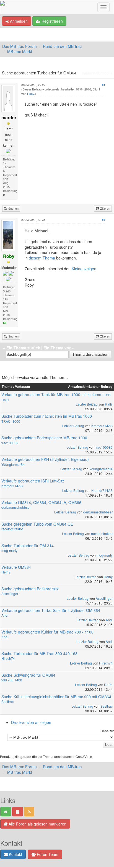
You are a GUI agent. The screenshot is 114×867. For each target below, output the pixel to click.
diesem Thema (42, 258)
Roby (30, 93)
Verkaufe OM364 (16, 567)
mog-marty (9, 550)
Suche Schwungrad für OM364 (28, 675)
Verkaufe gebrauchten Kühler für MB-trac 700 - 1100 (47, 632)
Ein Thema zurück (23, 348)
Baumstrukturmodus (97, 73)
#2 (103, 220)
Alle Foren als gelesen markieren (36, 824)
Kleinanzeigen (84, 268)
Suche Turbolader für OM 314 (27, 545)
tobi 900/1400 (11, 679)
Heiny (5, 572)
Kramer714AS (102, 425)
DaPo (108, 684)
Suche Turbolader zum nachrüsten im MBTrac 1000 (46, 416)
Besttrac (7, 701)
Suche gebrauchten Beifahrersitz (30, 588)
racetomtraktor (12, 528)
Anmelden (18, 21)
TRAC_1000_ (11, 421)
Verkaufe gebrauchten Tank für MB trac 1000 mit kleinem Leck (56, 394)
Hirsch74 (8, 658)
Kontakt (15, 854)
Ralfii (5, 399)
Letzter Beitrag (87, 404)
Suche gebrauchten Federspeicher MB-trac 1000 (44, 437)
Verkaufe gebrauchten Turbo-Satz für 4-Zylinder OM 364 (50, 610)
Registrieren (51, 21)
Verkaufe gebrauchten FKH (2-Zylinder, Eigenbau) (45, 459)
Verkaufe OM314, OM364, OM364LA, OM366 (41, 502)
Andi (4, 615)
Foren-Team (47, 854)
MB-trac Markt (19, 51)
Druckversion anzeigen (31, 722)
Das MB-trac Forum (19, 46)
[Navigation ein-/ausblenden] (103, 7)
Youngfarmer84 (13, 464)
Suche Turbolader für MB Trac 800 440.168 (39, 653)
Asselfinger (9, 593)
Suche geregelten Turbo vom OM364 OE (37, 524)
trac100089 (10, 442)
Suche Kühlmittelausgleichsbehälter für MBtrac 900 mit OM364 (56, 696)
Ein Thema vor (57, 348)
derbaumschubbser (16, 507)
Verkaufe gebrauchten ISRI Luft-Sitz (32, 481)
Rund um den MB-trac (62, 46)
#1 (103, 85)
